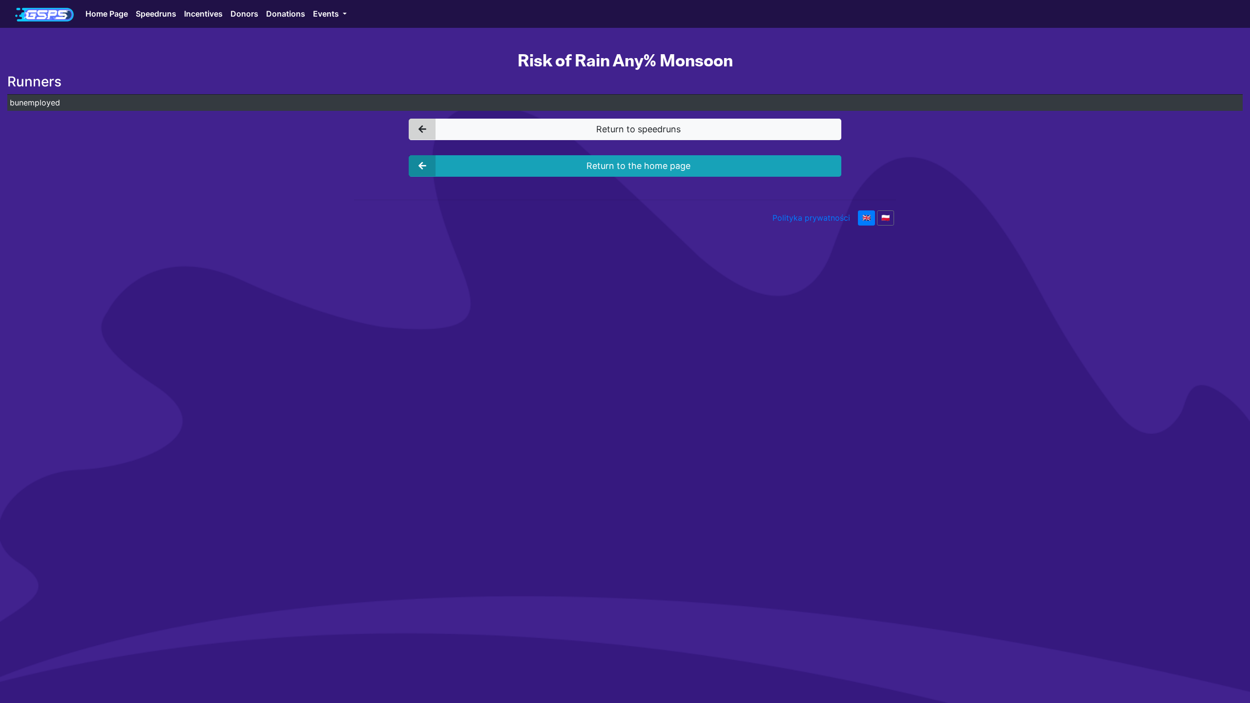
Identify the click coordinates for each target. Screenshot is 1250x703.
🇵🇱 (885, 218)
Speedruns (156, 14)
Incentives (203, 14)
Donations (285, 14)
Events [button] (327, 14)
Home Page (106, 14)
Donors (244, 14)
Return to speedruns (638, 129)
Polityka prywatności (811, 218)
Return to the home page (638, 166)
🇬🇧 (866, 218)
